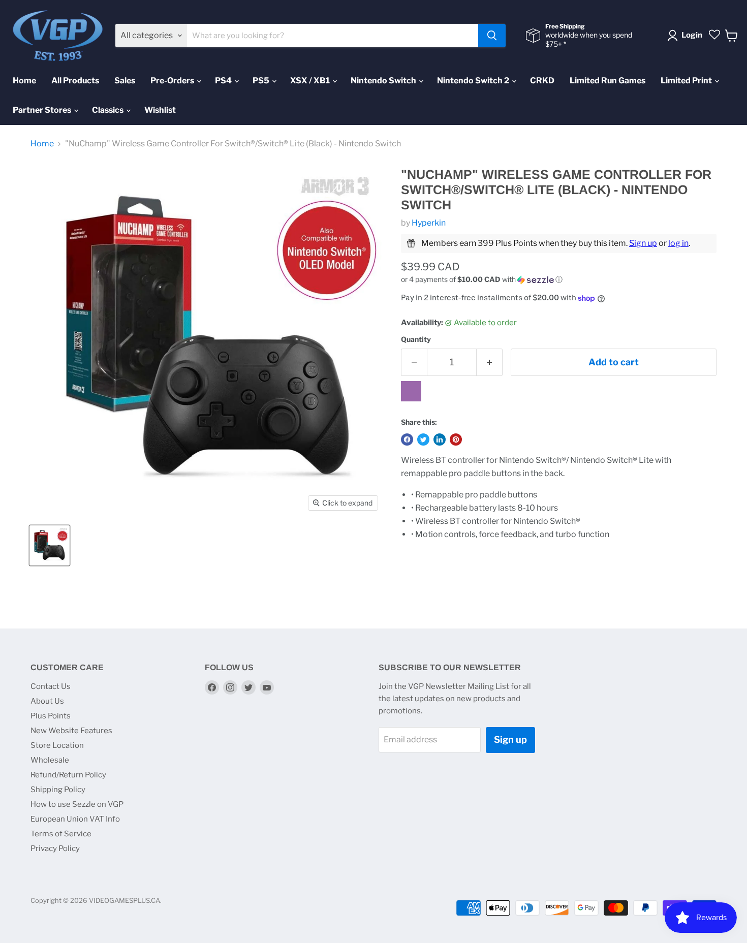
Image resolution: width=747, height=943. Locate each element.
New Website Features (71, 730)
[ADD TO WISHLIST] (411, 391)
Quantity (416, 339)
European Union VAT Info (75, 819)
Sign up (643, 243)
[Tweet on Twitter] (423, 439)
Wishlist (160, 110)
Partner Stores (43, 110)
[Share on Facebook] (407, 439)
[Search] (492, 35)
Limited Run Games (607, 80)
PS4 (224, 80)
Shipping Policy (57, 789)
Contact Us (50, 686)
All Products (75, 80)
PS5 (262, 80)
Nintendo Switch (384, 80)
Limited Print (687, 80)
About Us (47, 701)
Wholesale (49, 760)
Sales (124, 80)
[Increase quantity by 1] (490, 362)
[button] (559, 280)
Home (24, 80)
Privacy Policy (55, 848)
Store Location (57, 745)
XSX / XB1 (310, 80)
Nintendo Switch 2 (474, 80)
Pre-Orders (173, 80)
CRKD (542, 80)
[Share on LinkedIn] (439, 439)
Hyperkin (429, 223)
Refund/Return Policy (68, 774)
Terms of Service (60, 833)
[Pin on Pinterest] (456, 439)
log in (678, 243)
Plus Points (50, 715)
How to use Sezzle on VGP (76, 804)
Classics (108, 110)
